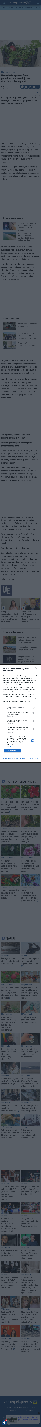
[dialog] (20, 714)
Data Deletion (8, 758)
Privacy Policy (33, 758)
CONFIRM (12, 750)
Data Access (20, 758)
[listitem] (20, 708)
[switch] (32, 713)
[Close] (37, 669)
